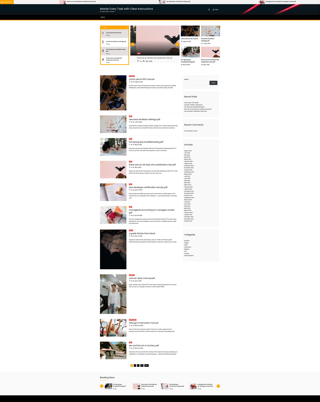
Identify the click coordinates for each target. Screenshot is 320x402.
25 (142, 365)
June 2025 (187, 178)
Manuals (132, 76)
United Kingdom (189, 255)
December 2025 (189, 165)
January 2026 (188, 163)
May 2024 (187, 206)
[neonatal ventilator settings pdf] (210, 31)
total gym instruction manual (143, 323)
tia (109, 35)
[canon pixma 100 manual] (190, 31)
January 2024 (188, 214)
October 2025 (188, 170)
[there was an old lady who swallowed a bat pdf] (210, 52)
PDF (133, 53)
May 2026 (187, 155)
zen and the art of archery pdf (144, 345)
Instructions (133, 319)
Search (186, 79)
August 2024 (188, 200)
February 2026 (188, 161)
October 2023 (188, 221)
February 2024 (188, 212)
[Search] (209, 9)
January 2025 (188, 189)
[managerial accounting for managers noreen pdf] (49, 2)
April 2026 (187, 157)
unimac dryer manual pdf (142, 278)
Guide (131, 230)
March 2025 (187, 185)
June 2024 (187, 204)
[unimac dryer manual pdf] (248, 2)
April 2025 (187, 182)
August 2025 (188, 174)
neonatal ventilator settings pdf (116, 41)
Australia (186, 240)
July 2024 (187, 202)
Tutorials (186, 253)
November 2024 (189, 193)
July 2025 (187, 176)
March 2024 (187, 210)
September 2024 (189, 197)
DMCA (103, 17)
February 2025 (188, 187)
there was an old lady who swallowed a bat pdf (114, 59)
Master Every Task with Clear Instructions (126, 9)
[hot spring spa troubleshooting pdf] (190, 52)
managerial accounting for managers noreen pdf (69, 1)
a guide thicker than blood (161, 1)
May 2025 (187, 180)
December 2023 (189, 217)
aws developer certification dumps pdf (145, 58)
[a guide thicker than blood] (149, 2)
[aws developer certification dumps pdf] (155, 41)
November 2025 (189, 168)
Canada (186, 243)
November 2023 (189, 219)
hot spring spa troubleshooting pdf (115, 50)
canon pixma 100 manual (113, 33)
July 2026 (187, 153)
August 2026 (188, 151)
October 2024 (188, 195)
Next (177, 44)
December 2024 (189, 191)
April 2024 (187, 208)
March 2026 (187, 159)
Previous (132, 44)
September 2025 (189, 172)
